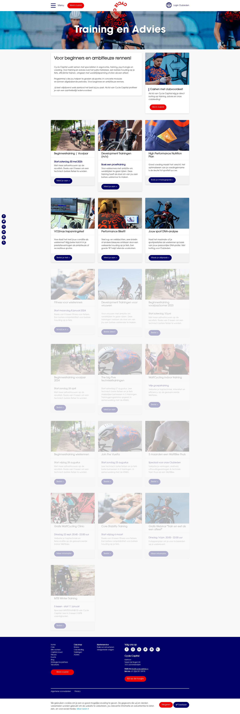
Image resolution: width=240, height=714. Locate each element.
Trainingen (78, 652)
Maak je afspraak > (160, 258)
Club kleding (79, 650)
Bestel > (154, 333)
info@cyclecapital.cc (139, 669)
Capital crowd (56, 652)
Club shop (78, 645)
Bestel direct (109, 332)
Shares (76, 647)
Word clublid (76, 6)
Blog (52, 660)
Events (53, 657)
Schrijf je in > (62, 330)
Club (53, 647)
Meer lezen (82, 709)
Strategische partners (59, 662)
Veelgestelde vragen (105, 650)
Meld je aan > (63, 181)
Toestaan (182, 705)
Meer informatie (64, 554)
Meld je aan (109, 410)
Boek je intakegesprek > (162, 180)
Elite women (55, 650)
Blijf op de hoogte (135, 679)
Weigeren (166, 705)
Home (53, 645)
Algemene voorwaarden (61, 691)
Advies (76, 655)
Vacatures (55, 665)
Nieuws (54, 655)
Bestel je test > (63, 258)
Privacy (77, 691)
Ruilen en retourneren (105, 647)
